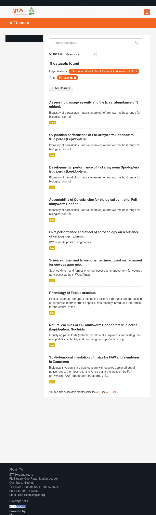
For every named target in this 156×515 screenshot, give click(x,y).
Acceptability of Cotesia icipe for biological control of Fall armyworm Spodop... (93, 201)
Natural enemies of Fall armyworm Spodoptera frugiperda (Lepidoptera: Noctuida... (93, 327)
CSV (52, 122)
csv (52, 155)
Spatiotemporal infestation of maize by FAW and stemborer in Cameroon (94, 359)
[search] (137, 42)
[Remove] (136, 71)
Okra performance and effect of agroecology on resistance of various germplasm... (94, 234)
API (98, 391)
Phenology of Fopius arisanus (72, 292)
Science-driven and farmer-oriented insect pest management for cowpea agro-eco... (95, 262)
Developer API (18, 501)
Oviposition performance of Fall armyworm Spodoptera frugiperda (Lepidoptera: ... (91, 136)
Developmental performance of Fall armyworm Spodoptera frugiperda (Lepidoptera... (94, 169)
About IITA (16, 469)
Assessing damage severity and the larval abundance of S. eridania (94, 104)
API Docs (111, 391)
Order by (55, 54)
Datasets (22, 22)
